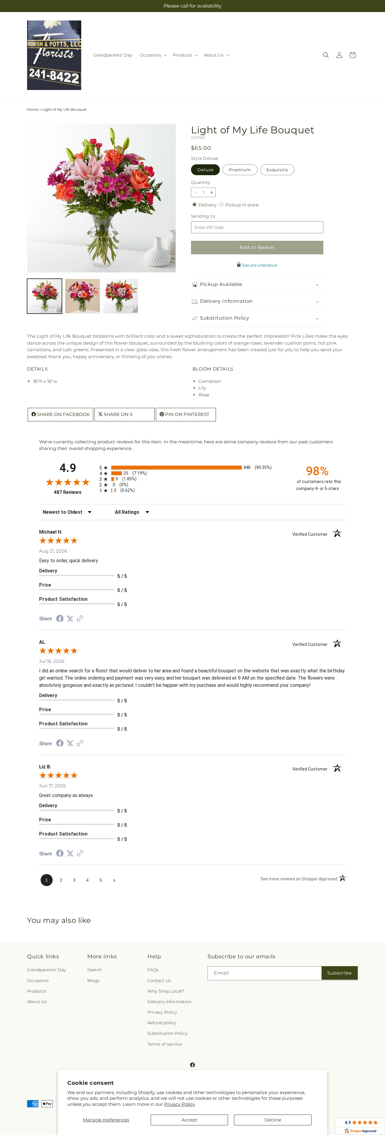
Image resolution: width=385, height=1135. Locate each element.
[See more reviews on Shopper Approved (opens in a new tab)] (80, 619)
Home (32, 109)
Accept (189, 1120)
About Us (37, 1001)
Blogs (93, 980)
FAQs (153, 969)
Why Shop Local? (165, 991)
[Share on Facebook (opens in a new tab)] (59, 619)
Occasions (38, 980)
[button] (152, 55)
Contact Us (159, 980)
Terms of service (164, 1044)
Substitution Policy (167, 1033)
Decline (272, 1120)
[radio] (192, 468)
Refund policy (161, 1022)
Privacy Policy (179, 1104)
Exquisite (277, 169)
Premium (240, 169)
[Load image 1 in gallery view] (44, 296)
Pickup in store (242, 205)
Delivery (208, 205)
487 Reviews (75, 492)
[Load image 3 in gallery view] (120, 296)
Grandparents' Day (46, 969)
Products (36, 991)
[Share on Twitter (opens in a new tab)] (70, 619)
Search (94, 969)
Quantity (200, 182)
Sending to (212, 216)
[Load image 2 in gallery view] (82, 296)
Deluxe (205, 169)
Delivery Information (169, 1001)
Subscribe (339, 973)
